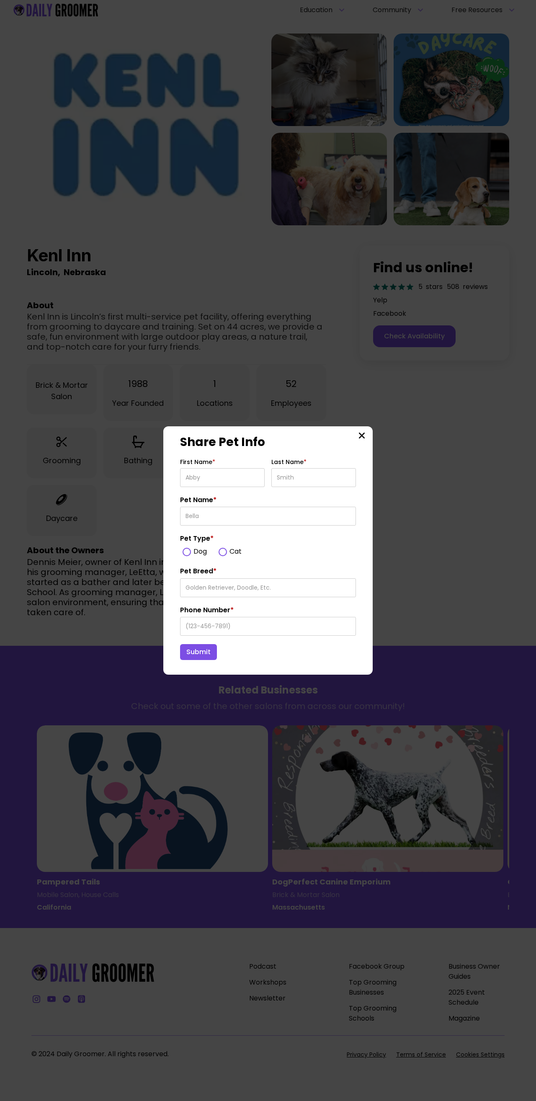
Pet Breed (198, 571)
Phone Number (207, 610)
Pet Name (198, 500)
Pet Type (197, 538)
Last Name (289, 462)
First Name (197, 462)
